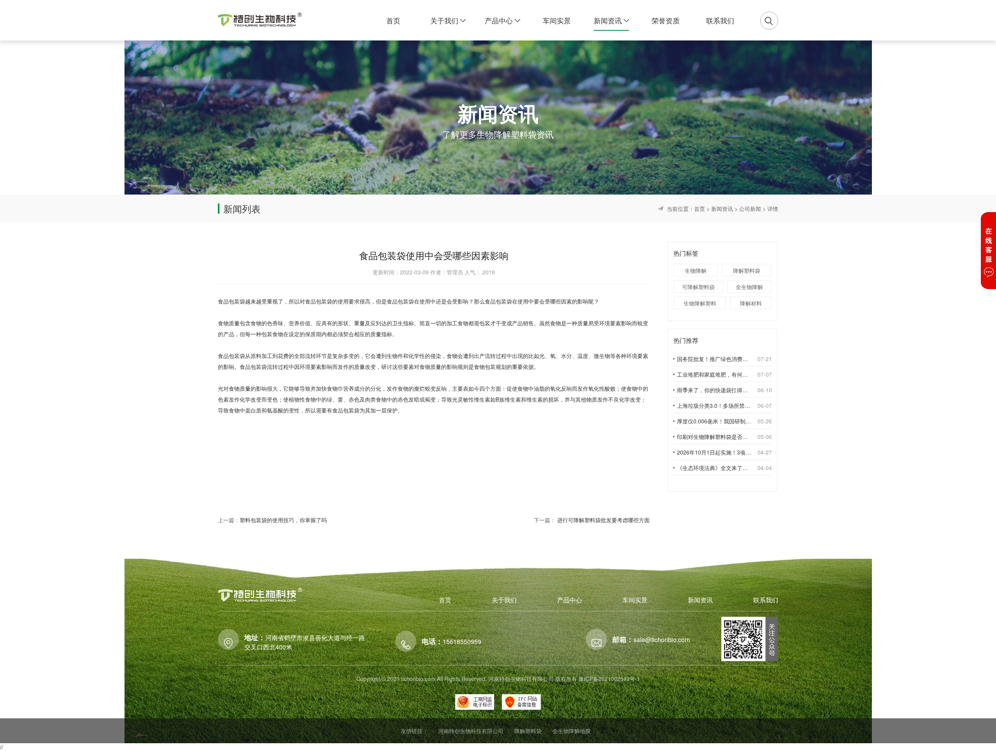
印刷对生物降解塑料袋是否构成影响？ (714, 436)
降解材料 (751, 303)
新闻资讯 (722, 208)
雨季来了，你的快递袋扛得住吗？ (714, 390)
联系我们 (765, 599)
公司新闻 (750, 208)
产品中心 (569, 599)
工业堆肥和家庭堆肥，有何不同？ (714, 374)
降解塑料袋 (746, 270)
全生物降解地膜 (571, 731)
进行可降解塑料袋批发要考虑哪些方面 (603, 520)
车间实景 (634, 599)
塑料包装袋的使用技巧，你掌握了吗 (283, 520)
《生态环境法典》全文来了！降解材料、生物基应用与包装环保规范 (714, 468)
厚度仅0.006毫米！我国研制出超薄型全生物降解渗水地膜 (714, 421)
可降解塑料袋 (698, 287)
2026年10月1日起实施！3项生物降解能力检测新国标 (714, 452)
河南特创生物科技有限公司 (470, 731)
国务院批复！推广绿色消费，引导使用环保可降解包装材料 (714, 359)
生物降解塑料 (700, 303)
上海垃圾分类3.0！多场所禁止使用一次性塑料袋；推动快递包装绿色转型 (714, 405)
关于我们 (504, 599)
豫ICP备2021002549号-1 (609, 679)
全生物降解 (749, 287)
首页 (699, 208)
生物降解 (696, 270)
